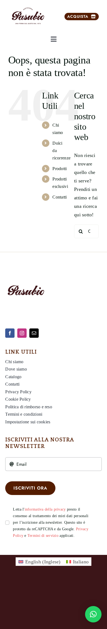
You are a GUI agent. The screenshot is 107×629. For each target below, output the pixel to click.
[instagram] (22, 333)
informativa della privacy (45, 509)
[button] (93, 614)
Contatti (59, 197)
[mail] (34, 333)
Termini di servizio (42, 536)
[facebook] (10, 333)
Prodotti (59, 168)
